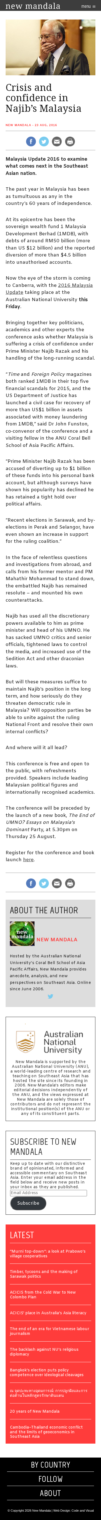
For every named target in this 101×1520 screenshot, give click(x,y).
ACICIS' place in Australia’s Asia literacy (48, 1313)
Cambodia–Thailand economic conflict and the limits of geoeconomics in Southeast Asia (46, 1432)
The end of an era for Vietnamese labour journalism (49, 1332)
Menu (86, 6)
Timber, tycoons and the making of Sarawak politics (43, 1274)
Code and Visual (83, 1510)
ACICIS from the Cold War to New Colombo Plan (43, 1295)
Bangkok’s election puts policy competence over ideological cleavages (47, 1373)
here (28, 860)
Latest (22, 1235)
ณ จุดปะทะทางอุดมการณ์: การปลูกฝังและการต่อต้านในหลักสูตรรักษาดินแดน (49, 1393)
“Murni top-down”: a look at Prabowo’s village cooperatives (48, 1254)
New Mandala (18, 125)
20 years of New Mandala (34, 1412)
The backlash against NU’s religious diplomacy (44, 1352)
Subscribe (28, 1203)
